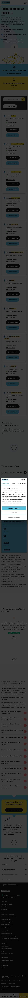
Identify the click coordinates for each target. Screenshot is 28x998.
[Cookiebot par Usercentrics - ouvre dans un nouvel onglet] (20, 480)
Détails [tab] (13, 483)
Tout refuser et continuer (14, 517)
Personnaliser (13, 512)
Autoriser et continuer (14, 508)
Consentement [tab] (5, 483)
